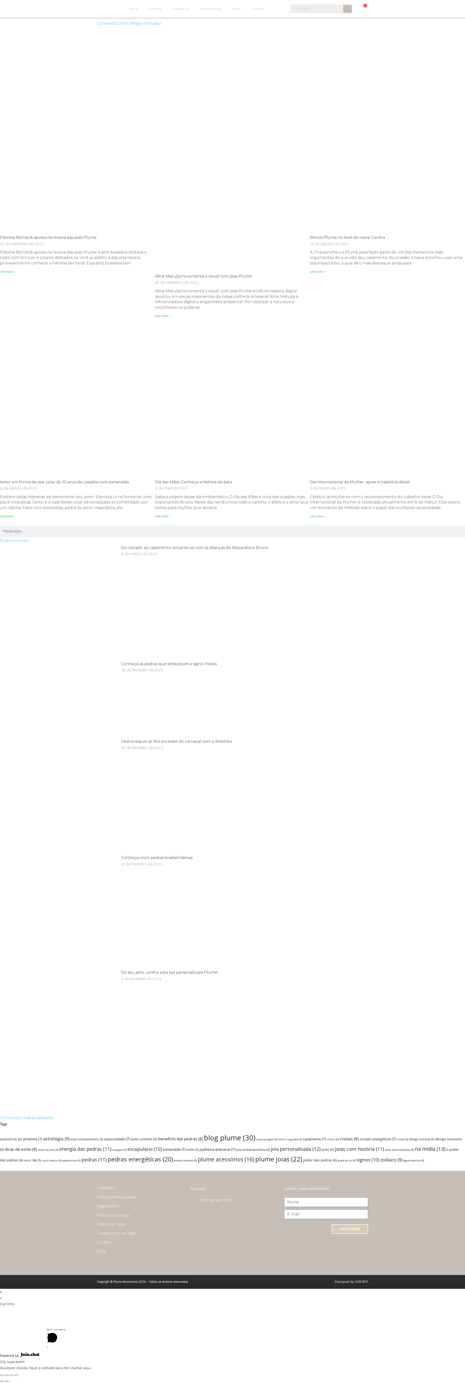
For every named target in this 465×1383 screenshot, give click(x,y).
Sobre (237, 9)
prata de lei (347, 1160)
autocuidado (117, 1139)
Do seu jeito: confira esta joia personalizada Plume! (169, 972)
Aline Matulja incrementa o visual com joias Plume (203, 276)
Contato (257, 9)
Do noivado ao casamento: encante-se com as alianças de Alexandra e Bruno (194, 547)
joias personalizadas (399, 1149)
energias (119, 1149)
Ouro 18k (155, 9)
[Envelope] (320, 1252)
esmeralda (174, 1149)
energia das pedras (85, 1149)
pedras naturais (185, 1160)
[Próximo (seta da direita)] (7, 1381)
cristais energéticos (378, 1139)
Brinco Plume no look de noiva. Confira (347, 237)
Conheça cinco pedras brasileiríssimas (157, 857)
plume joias (278, 1159)
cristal (402, 1139)
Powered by (10, 1355)
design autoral (421, 1139)
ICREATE (361, 1281)
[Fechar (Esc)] (2, 1375)
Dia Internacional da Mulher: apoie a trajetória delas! (360, 482)
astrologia (56, 1139)
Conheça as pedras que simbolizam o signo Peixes (169, 664)
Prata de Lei (180, 9)
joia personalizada (296, 1148)
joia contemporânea (253, 1150)
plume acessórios (226, 1159)
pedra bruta (71, 1160)
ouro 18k (32, 1160)
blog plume (230, 1138)
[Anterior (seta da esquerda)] (2, 1381)
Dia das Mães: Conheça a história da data (193, 482)
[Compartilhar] (7, 1375)
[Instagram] (340, 1252)
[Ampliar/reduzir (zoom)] (16, 1375)
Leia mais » (7, 271)
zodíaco (391, 1160)
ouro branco (51, 1160)
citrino (333, 1139)
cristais (349, 1139)
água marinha (413, 1160)
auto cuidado (144, 1139)
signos (368, 1160)
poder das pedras (320, 1160)
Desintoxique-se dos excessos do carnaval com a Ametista (176, 741)
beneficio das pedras (180, 1139)
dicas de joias (48, 1149)
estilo (192, 1150)
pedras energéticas (140, 1159)
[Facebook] (359, 1252)
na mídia (430, 1148)
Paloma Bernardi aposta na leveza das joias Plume (48, 237)
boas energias (266, 1139)
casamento (314, 1139)
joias (328, 1149)
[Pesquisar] (347, 9)
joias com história (359, 1149)
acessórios (11, 1139)
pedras (94, 1159)
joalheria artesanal (217, 1149)
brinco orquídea (290, 1139)
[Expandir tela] (12, 1375)
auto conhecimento (86, 1139)
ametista (32, 1139)
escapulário (144, 1149)
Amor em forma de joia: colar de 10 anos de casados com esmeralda (64, 482)
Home (133, 9)
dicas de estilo (21, 1149)
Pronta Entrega (211, 9)
